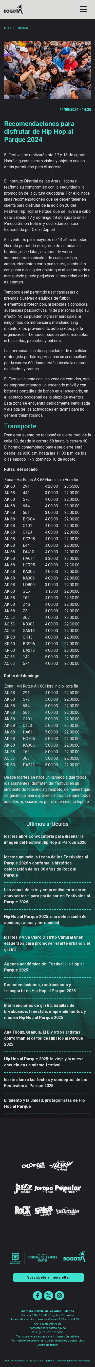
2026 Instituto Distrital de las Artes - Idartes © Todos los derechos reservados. (47, 1360)
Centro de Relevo (47, 1345)
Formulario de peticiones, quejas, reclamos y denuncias (47, 1340)
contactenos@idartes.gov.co (48, 1328)
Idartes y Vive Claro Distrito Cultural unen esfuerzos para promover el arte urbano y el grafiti (47, 943)
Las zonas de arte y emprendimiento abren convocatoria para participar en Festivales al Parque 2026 (47, 895)
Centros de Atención (47, 1323)
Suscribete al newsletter (48, 1277)
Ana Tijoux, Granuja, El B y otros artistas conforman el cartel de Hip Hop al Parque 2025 (43, 1038)
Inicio (7, 28)
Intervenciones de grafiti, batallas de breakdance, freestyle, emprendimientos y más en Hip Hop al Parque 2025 (45, 1011)
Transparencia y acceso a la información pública (47, 1336)
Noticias (23, 28)
